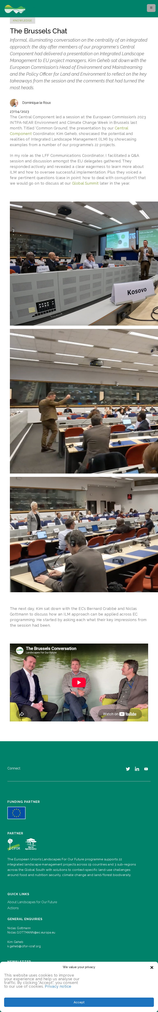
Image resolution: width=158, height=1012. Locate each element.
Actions (13, 908)
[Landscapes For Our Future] (25, 8)
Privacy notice (58, 986)
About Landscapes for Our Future (32, 902)
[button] (152, 967)
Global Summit (85, 183)
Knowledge (22, 20)
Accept (79, 1002)
